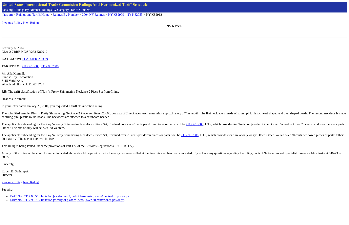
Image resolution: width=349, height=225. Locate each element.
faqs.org (7, 9)
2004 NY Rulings (93, 14)
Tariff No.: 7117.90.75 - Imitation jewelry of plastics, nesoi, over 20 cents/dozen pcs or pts (67, 200)
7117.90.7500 (50, 66)
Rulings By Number (27, 9)
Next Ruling (31, 22)
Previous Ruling (12, 22)
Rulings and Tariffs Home (32, 14)
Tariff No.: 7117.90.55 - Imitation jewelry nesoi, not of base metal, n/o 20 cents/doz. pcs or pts (69, 196)
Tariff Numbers (80, 9)
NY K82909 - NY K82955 (125, 14)
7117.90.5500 (30, 66)
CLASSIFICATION (35, 59)
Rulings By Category (55, 9)
